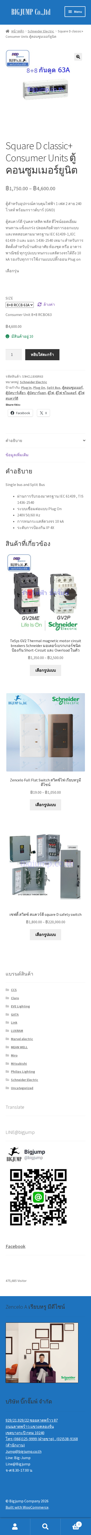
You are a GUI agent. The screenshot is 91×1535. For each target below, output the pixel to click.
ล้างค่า (49, 304)
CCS (14, 990)
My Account (15, 1527)
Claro (15, 998)
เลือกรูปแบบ (45, 670)
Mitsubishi (19, 1063)
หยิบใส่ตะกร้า (42, 354)
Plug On (39, 387)
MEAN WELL (19, 1047)
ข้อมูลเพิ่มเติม (17, 454)
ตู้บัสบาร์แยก (36, 393)
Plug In (26, 387)
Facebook (15, 1246)
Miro (14, 1055)
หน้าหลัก (17, 31)
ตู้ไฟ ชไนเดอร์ (66, 393)
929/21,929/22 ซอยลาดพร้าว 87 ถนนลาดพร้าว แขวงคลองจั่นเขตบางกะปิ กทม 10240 (32, 1426)
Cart (70, 1522)
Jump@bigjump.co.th (23, 1451)
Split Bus (53, 387)
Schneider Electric (41, 31)
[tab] (46, 441)
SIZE (9, 298)
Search (45, 1527)
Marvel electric (22, 1039)
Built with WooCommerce (27, 1507)
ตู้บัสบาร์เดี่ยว (15, 393)
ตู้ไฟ (51, 393)
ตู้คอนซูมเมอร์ (72, 387)
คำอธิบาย (14, 440)
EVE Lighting (20, 1006)
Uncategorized (22, 1088)
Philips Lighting (23, 1071)
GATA (15, 1014)
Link (14, 1022)
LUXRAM (17, 1030)
